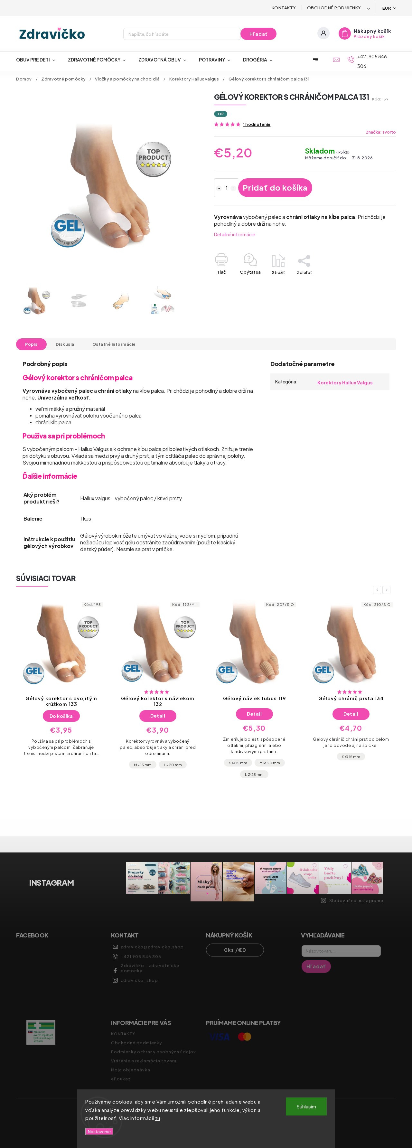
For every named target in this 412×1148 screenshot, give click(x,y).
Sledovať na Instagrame (356, 900)
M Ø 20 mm (173, 762)
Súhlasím (306, 1106)
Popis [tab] (31, 344)
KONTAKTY (284, 7)
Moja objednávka (130, 1069)
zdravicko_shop (139, 980)
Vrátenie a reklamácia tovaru (143, 1060)
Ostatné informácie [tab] (114, 344)
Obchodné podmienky (334, 7)
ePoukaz (121, 1078)
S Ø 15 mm (141, 762)
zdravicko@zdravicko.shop (152, 946)
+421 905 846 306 (141, 956)
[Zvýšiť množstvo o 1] (233, 188)
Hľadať (258, 34)
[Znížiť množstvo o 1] (219, 188)
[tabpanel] (61, 689)
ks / (235, 950)
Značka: (381, 132)
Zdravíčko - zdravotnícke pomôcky (150, 968)
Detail (61, 716)
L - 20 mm (76, 764)
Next (387, 590)
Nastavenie (99, 1131)
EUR (386, 8)
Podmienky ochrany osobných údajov (153, 1051)
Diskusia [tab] (65, 344)
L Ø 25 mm (157, 774)
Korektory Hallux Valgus (345, 382)
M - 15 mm (46, 764)
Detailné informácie (234, 234)
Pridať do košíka (275, 187)
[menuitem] (38, 60)
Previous (378, 590)
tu (157, 1118)
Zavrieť (374, 283)
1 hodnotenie (256, 124)
